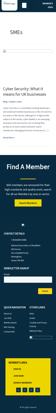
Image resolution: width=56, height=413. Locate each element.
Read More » (9, 137)
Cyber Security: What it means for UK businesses (24, 91)
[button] (24, 5)
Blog (5, 101)
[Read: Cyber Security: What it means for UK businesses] (28, 65)
